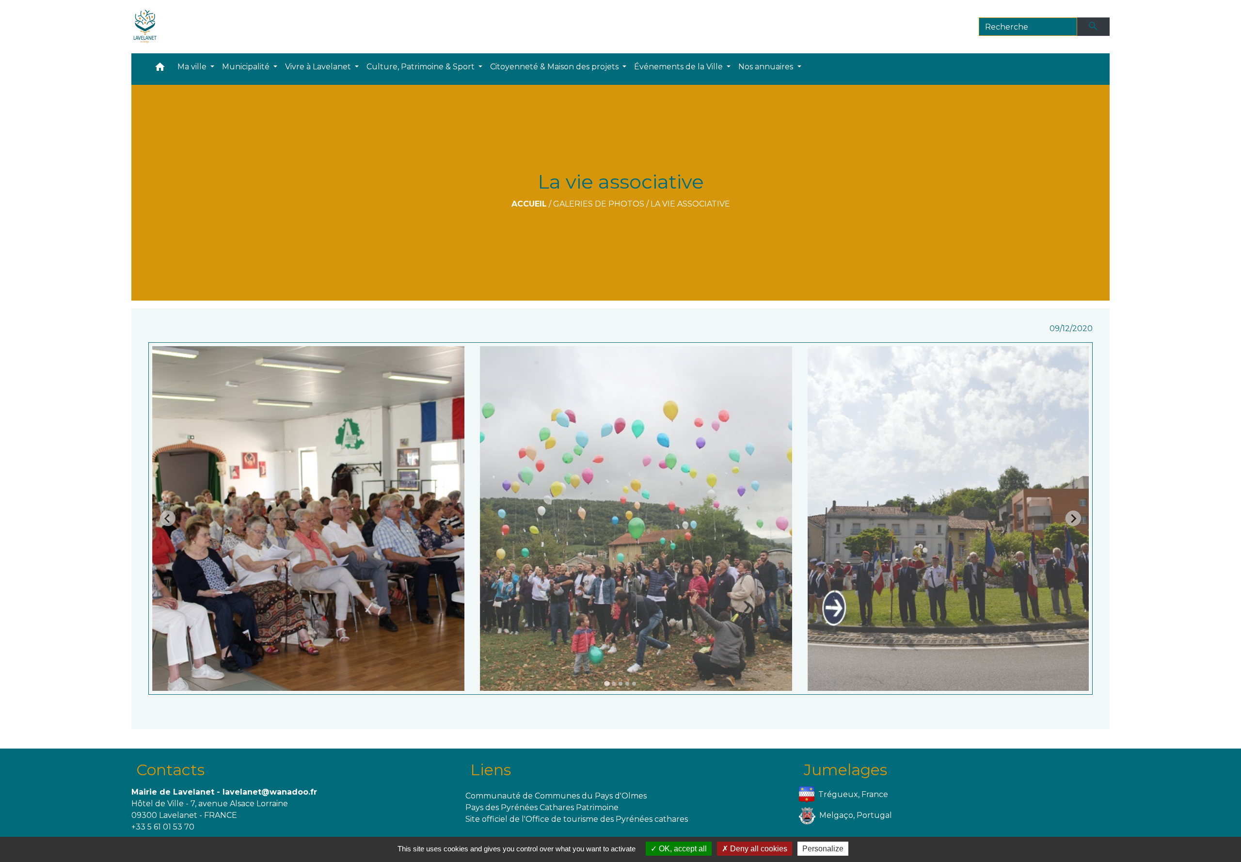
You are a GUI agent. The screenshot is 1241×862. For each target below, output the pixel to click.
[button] (160, 69)
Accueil (529, 203)
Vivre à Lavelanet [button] (319, 66)
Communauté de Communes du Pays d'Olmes (556, 795)
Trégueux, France (853, 793)
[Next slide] (1073, 518)
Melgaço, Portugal (855, 814)
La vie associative (690, 203)
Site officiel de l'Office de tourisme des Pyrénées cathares (576, 819)
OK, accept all (682, 849)
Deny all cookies (757, 849)
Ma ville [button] (192, 66)
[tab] (606, 683)
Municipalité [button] (246, 66)
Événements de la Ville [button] (679, 66)
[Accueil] (145, 26)
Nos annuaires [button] (766, 66)
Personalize (822, 849)
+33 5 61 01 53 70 (162, 826)
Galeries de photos (598, 203)
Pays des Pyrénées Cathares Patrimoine (542, 807)
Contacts (170, 769)
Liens (490, 769)
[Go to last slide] (167, 518)
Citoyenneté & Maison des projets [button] (555, 66)
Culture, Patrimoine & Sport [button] (421, 66)
